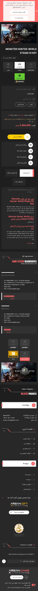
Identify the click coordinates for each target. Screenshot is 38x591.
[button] (9, 58)
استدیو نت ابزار (11, 588)
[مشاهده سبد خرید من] (26, 577)
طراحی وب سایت (25, 588)
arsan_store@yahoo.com (10, 420)
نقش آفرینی (20, 104)
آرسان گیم (29, 243)
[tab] (26, 173)
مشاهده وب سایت (19, 512)
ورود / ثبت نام (16, 577)
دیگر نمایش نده (19, 18)
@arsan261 (5, 415)
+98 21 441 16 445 (7, 418)
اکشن (31, 104)
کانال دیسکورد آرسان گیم (19, 12)
